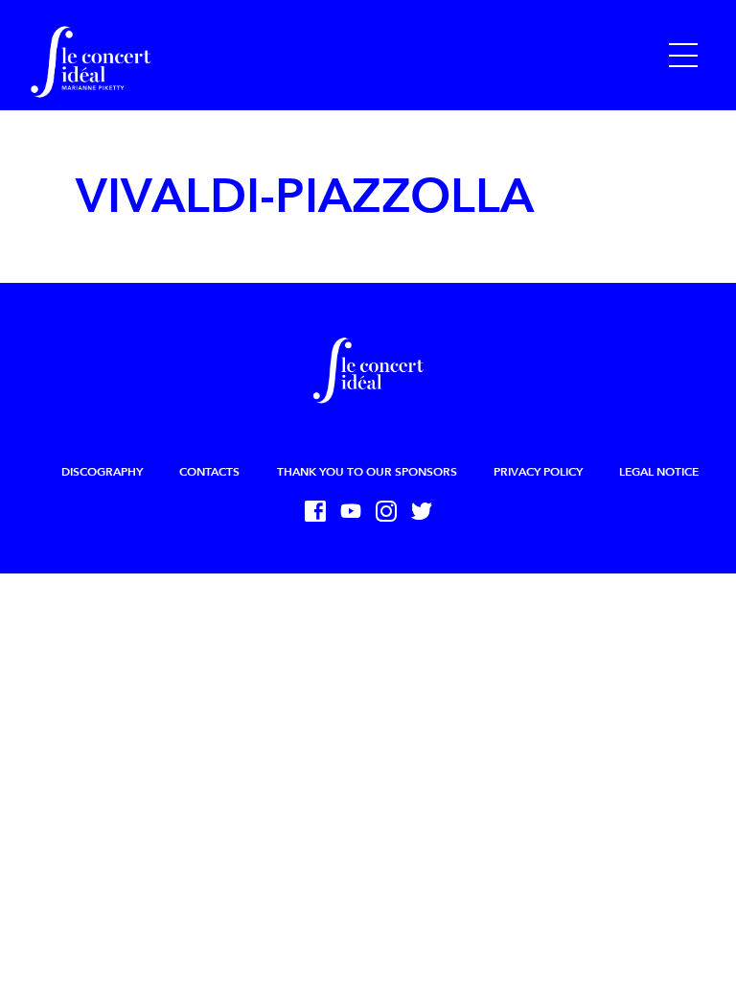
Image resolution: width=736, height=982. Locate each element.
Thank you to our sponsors (367, 471)
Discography (102, 471)
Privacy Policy (538, 471)
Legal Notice (659, 471)
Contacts (209, 471)
